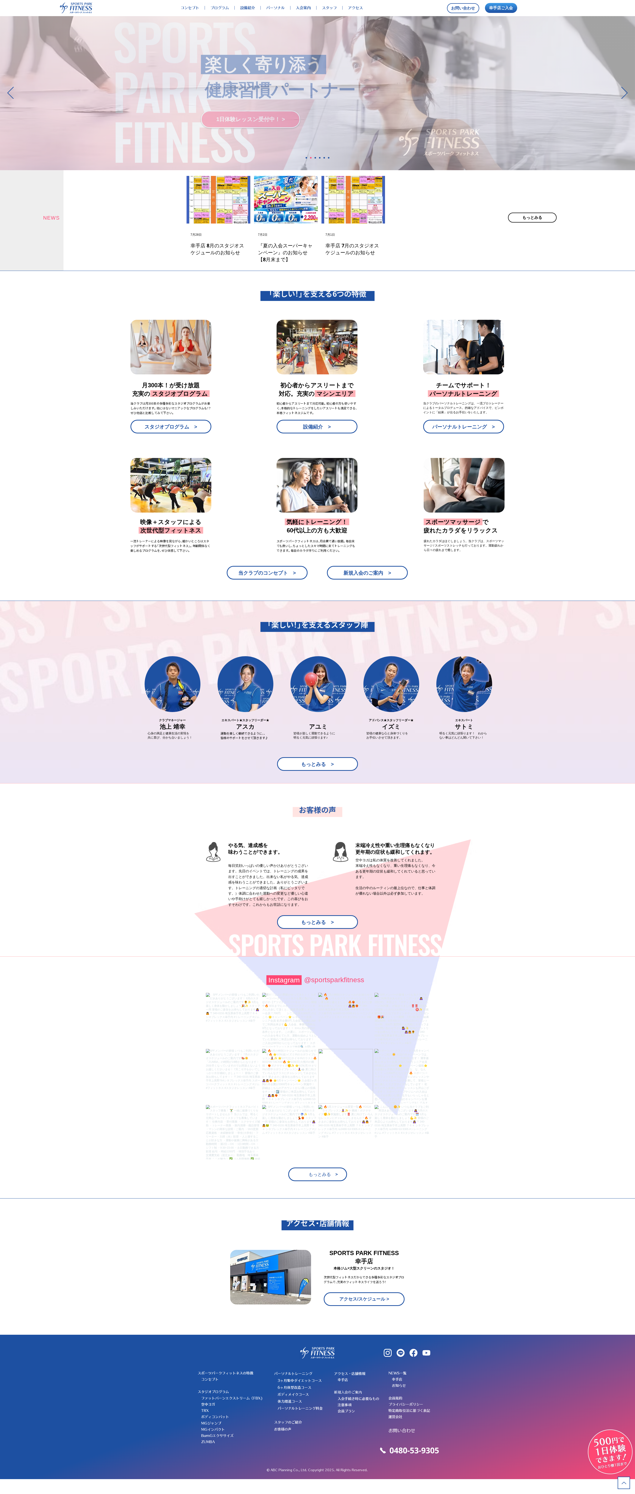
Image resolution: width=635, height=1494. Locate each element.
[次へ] (624, 93)
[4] (319, 158)
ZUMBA (208, 1442)
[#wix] (368, 980)
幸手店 (343, 1380)
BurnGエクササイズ (217, 1435)
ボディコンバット (215, 1417)
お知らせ (399, 1385)
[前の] (10, 93)
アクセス (355, 8)
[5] (324, 158)
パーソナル (275, 8)
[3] (315, 158)
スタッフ (329, 8)
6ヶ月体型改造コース (294, 1387)
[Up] (624, 1483)
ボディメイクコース (293, 1394)
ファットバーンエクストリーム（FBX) (232, 1398)
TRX (205, 1410)
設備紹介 (247, 8)
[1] (306, 158)
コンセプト (190, 8)
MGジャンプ (211, 1423)
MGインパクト (213, 1429)
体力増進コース (290, 1401)
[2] (311, 158)
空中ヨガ (208, 1404)
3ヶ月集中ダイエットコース (300, 1380)
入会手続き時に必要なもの (358, 1398)
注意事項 (344, 1405)
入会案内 (303, 8)
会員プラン (346, 1411)
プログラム (219, 8)
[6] (328, 158)
